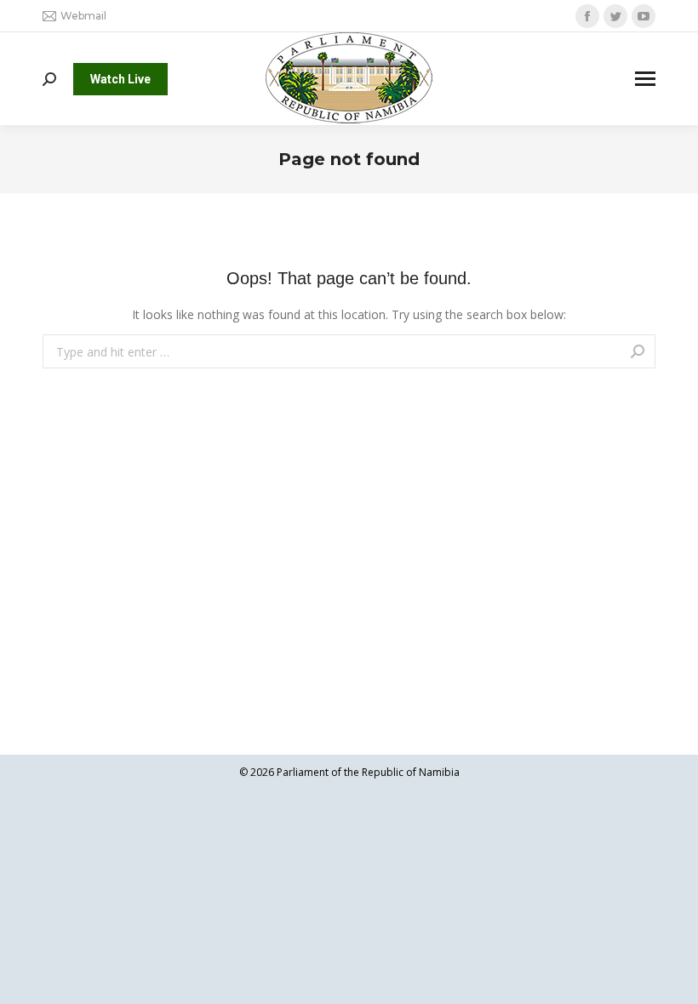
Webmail (83, 15)
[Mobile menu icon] (645, 78)
